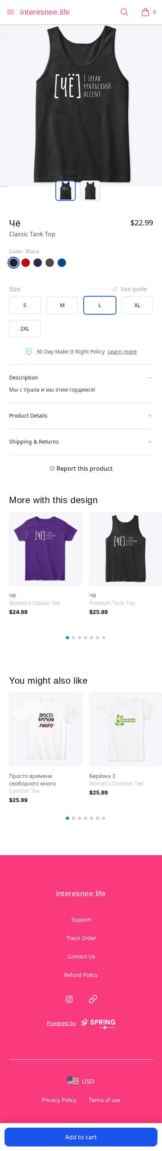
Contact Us (81, 956)
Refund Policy (81, 975)
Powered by (61, 1023)
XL (137, 305)
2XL (24, 328)
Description (23, 377)
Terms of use (104, 1100)
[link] (45, 549)
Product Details (28, 415)
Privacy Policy (59, 1100)
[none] (129, 289)
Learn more (122, 351)
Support (81, 919)
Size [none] (14, 289)
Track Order (81, 938)
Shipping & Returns (34, 441)
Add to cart (81, 1137)
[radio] (25, 305)
